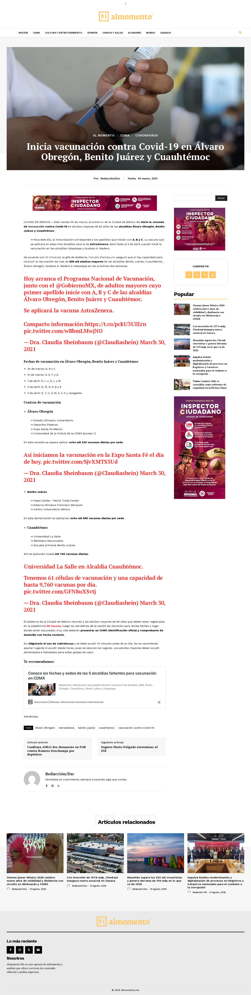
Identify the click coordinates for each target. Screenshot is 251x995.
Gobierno (97, 222)
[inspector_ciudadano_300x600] (199, 498)
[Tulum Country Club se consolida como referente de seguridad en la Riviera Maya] (182, 384)
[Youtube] (38, 950)
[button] (217, 33)
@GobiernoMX (75, 285)
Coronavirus (146, 135)
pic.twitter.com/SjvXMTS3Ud (80, 461)
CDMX (125, 135)
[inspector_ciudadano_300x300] (199, 249)
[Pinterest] (204, 274)
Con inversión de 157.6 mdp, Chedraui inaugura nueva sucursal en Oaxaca (209, 329)
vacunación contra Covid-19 (136, 727)
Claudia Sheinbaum (101, 257)
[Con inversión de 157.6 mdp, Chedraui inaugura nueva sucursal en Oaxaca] (182, 329)
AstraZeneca (66, 727)
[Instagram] (52, 785)
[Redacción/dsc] (32, 779)
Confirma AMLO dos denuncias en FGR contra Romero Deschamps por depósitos (56, 750)
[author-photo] (9, 889)
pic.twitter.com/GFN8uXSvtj (60, 591)
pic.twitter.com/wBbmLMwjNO (63, 330)
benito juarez (86, 727)
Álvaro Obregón (45, 727)
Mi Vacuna (54, 626)
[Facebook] (46, 785)
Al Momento (104, 135)
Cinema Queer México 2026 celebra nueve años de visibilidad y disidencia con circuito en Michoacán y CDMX (209, 312)
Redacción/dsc (110, 178)
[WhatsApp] (212, 274)
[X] (58, 785)
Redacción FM (200, 892)
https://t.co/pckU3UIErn (115, 324)
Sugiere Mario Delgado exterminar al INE (129, 749)
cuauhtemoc (107, 727)
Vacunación (36, 226)
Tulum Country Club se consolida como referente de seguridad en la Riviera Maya (210, 384)
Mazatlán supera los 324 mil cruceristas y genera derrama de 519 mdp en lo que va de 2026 (210, 345)
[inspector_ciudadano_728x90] (95, 209)
